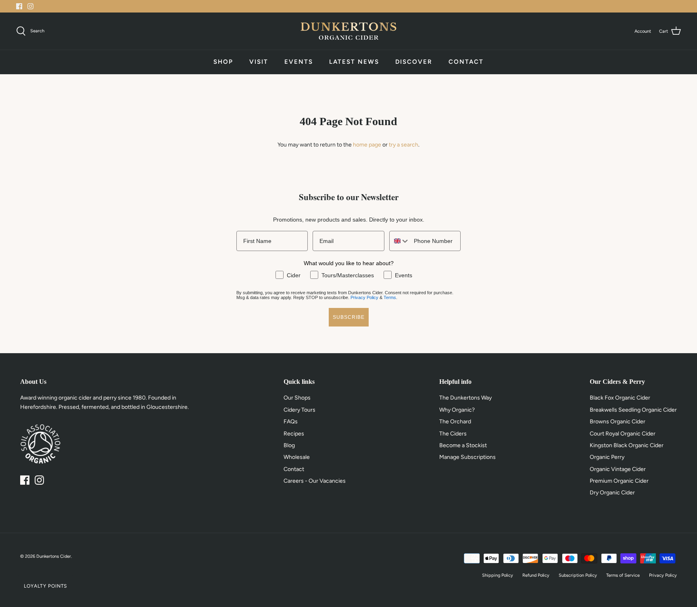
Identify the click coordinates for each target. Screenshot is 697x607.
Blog (289, 445)
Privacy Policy (364, 297)
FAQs (291, 421)
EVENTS (298, 61)
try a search (403, 144)
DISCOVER (413, 61)
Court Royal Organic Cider (622, 433)
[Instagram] (30, 6)
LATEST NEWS (354, 61)
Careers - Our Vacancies (315, 480)
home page (367, 144)
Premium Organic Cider (619, 480)
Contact (294, 469)
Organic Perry (607, 457)
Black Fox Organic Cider (620, 397)
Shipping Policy (497, 575)
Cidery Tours (299, 409)
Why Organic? (457, 409)
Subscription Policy (578, 575)
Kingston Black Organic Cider (627, 445)
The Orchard (455, 421)
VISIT (258, 61)
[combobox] (400, 241)
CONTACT (466, 61)
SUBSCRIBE (349, 317)
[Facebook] (19, 6)
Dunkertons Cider (53, 556)
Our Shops (297, 397)
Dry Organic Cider (612, 492)
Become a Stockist (463, 445)
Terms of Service (623, 575)
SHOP (223, 61)
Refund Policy (535, 575)
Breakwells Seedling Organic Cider (633, 409)
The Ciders (453, 433)
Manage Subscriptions (467, 457)
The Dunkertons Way (465, 397)
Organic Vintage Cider (618, 469)
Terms (390, 297)
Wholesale (297, 457)
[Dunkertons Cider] (348, 31)
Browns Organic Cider (617, 421)
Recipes (294, 433)
